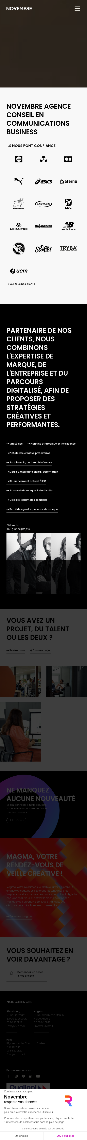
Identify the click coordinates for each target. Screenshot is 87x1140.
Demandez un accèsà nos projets (30, 973)
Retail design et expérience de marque (34, 509)
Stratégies (16, 443)
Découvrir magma (21, 916)
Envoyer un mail (15, 1026)
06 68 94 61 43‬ (42, 1022)
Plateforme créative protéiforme (30, 453)
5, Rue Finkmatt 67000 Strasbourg (17, 1016)
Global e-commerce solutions (28, 500)
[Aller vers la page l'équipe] (43, 563)
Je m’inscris (18, 820)
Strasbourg (13, 1011)
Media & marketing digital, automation (34, 471)
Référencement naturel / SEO (28, 481)
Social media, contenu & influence (31, 462)
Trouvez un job (42, 650)
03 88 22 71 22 (14, 1022)
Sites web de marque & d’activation (32, 490)
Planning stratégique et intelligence (53, 443)
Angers (38, 1011)
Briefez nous (17, 650)
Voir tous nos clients (22, 284)
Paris (9, 1039)
